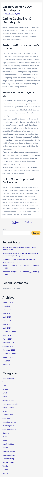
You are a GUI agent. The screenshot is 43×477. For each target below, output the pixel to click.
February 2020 (8, 365)
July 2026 (6, 306)
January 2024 (8, 346)
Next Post (29, 223)
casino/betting (8, 400)
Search (5, 229)
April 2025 (6, 328)
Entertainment (7, 415)
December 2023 (8, 350)
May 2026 (6, 313)
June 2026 (6, 310)
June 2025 (6, 321)
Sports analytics (8, 455)
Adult (4, 386)
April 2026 (6, 317)
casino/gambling (8, 408)
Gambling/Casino (9, 426)
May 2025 (6, 324)
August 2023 (7, 357)
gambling (6, 418)
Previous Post (14, 223)
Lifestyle (5, 433)
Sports (5, 448)
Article (5, 393)
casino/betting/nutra (10, 404)
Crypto (5, 411)
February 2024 (8, 343)
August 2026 (7, 302)
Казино (5, 470)
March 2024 (7, 339)
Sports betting (8, 459)
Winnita (5, 466)
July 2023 (6, 361)
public (4, 440)
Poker (4, 437)
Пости (5, 473)
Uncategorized (8, 462)
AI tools (5, 389)
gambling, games (9, 422)
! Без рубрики (8, 378)
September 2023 (9, 354)
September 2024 (9, 332)
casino (4, 397)
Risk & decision (8, 444)
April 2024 (6, 335)
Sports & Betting (8, 451)
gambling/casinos (9, 429)
